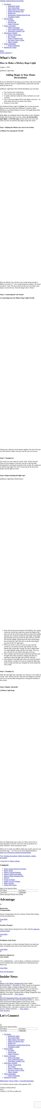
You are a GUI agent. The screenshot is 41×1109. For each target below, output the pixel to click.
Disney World (8, 870)
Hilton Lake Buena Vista (16, 11)
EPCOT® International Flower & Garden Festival (15, 998)
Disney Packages (13, 24)
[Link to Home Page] (12, 1)
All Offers (11, 20)
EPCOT (6, 878)
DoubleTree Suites (14, 6)
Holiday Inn (12, 13)
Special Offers (8, 18)
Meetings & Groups (10, 47)
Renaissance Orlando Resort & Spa (19, 15)
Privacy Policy (14, 1081)
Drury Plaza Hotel (13, 8)
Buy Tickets (12, 36)
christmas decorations (10, 856)
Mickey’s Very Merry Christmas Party (12, 983)
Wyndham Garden (14, 17)
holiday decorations (24, 856)
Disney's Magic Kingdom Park (13, 876)
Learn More (3, 919)
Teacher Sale (12, 22)
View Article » (19, 994)
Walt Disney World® (10, 33)
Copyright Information (27, 1081)
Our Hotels (7, 4)
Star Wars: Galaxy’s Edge (16, 40)
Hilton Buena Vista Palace (16, 9)
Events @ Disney (9, 879)
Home (2, 51)
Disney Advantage (10, 26)
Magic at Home (15, 861)
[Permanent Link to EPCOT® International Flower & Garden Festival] (1, 996)
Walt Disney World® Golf (16, 31)
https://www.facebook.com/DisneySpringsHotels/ (15, 852)
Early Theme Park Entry (15, 29)
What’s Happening (10, 44)
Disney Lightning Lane (15, 38)
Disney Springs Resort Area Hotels (15, 869)
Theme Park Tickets (10, 885)
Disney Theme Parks (14, 35)
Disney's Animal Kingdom (12, 872)
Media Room (4, 1081)
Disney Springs (13, 42)
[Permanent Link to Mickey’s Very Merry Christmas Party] (1, 981)
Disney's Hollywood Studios (13, 874)
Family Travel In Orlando (12, 881)
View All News (5, 1010)
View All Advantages (6, 971)
